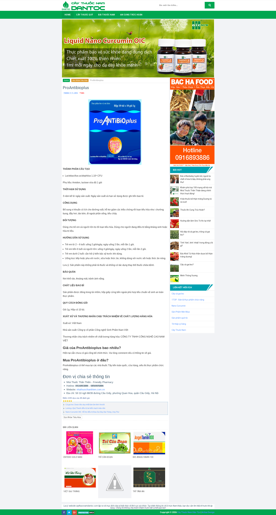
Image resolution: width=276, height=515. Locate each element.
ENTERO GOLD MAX (73, 457)
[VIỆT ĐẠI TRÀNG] (80, 477)
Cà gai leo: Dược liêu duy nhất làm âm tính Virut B (85, 405)
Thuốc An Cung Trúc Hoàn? (192, 210)
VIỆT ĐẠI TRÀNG (72, 491)
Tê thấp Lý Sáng (179, 324)
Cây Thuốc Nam (179, 330)
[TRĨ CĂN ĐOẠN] (114, 442)
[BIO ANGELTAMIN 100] (149, 442)
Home (66, 80)
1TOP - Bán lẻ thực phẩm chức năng (188, 300)
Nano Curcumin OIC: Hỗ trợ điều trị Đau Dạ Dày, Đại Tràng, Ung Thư (92, 412)
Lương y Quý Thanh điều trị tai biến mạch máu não (85, 408)
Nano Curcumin (179, 306)
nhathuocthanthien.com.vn (91, 389)
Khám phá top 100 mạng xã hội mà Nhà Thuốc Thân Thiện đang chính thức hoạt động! (196, 190)
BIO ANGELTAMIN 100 (143, 457)
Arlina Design (208, 512)
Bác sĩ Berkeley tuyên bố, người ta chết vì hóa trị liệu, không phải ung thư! (195, 179)
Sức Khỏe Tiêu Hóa (79, 80)
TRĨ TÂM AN (138, 491)
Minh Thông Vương (189, 275)
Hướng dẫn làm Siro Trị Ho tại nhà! (195, 221)
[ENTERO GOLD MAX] (80, 442)
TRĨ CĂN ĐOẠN (105, 457)
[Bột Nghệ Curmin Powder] (114, 482)
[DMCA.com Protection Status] (86, 512)
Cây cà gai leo (178, 294)
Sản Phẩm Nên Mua (181, 312)
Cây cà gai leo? (187, 264)
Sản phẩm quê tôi (180, 318)
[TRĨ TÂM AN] (149, 477)
